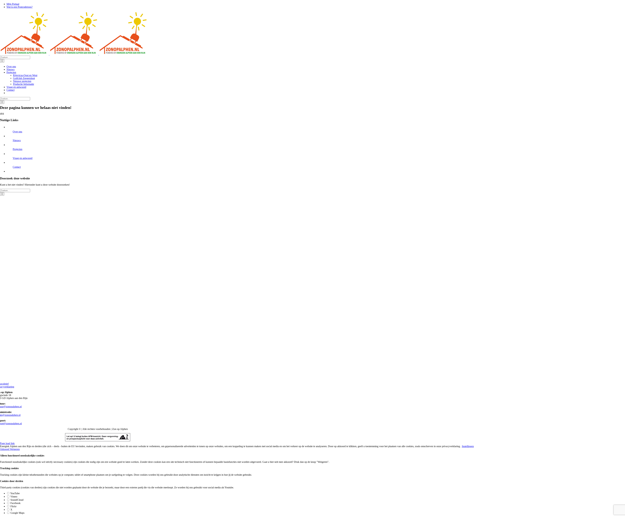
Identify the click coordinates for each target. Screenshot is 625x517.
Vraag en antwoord (22, 158)
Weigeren (15, 449)
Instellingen (468, 446)
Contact (17, 167)
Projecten (17, 149)
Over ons (17, 131)
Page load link (7, 443)
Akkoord (5, 449)
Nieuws (17, 140)
